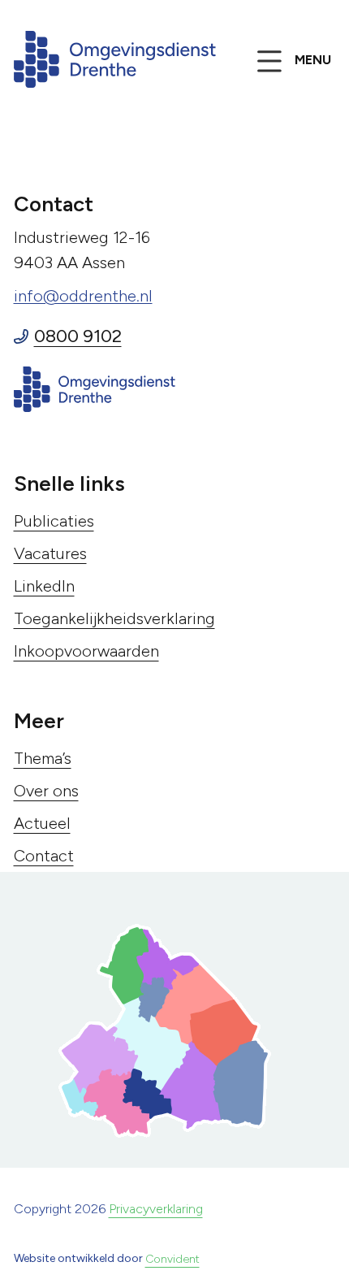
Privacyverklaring (156, 1208)
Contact (44, 855)
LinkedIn (44, 586)
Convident (172, 1259)
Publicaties (54, 521)
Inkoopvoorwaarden (86, 651)
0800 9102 (78, 336)
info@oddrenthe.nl (83, 296)
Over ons (46, 790)
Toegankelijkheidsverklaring (114, 618)
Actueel (42, 823)
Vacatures (50, 553)
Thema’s (42, 758)
